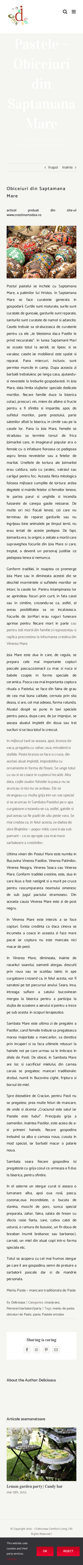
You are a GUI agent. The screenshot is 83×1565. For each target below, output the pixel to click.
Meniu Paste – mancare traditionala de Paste (41, 1290)
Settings (12, 1559)
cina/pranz (53, 139)
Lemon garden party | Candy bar (41, 1454)
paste (37, 1314)
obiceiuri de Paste (19, 1314)
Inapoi (53, 167)
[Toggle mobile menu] (74, 11)
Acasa (40, 139)
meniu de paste (63, 1308)
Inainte (67, 167)
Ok (45, 1551)
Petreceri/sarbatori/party (24, 1308)
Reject (68, 1551)
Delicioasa (18, 1302)
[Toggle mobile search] (65, 11)
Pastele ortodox (53, 1314)
